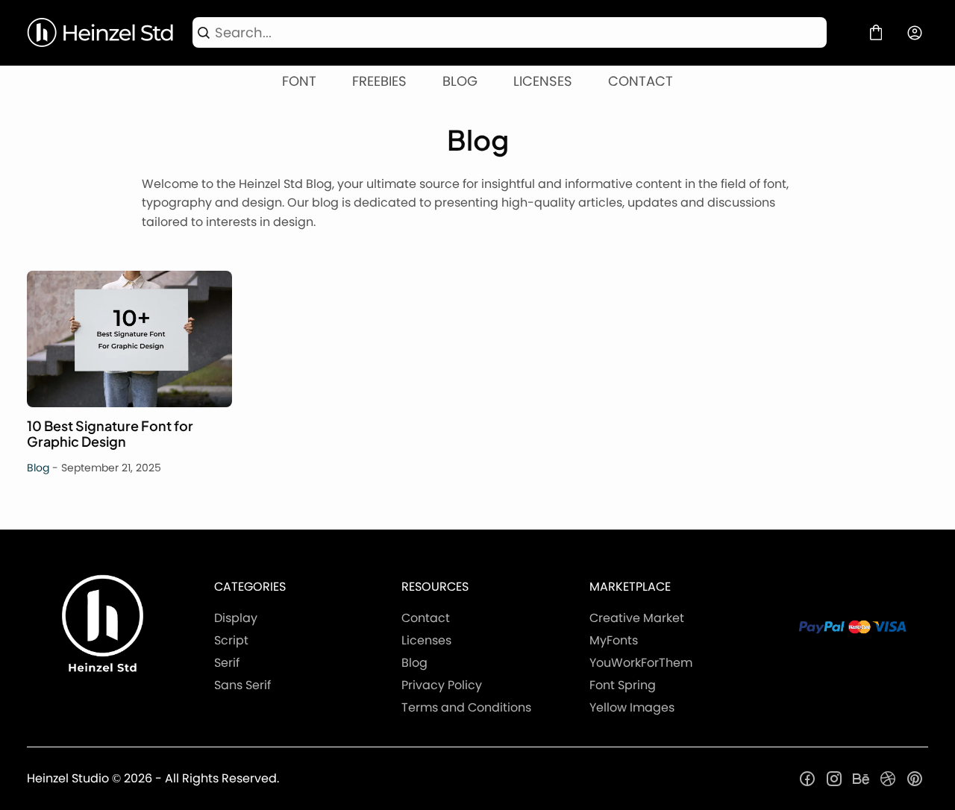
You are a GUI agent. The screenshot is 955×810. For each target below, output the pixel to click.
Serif (226, 662)
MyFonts (613, 640)
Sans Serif (242, 685)
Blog (38, 467)
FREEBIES (379, 81)
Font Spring (622, 685)
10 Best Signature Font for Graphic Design (129, 339)
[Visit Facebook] (807, 778)
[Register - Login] (914, 32)
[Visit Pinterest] (914, 778)
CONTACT (640, 81)
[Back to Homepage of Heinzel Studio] (101, 32)
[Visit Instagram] (834, 778)
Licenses (426, 640)
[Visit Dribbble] (887, 778)
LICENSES (542, 81)
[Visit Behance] (861, 778)
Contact (425, 618)
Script (231, 640)
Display (235, 618)
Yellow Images (631, 707)
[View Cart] (875, 32)
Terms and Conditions (466, 707)
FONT (299, 81)
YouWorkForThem (640, 662)
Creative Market (636, 618)
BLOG (460, 81)
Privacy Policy (441, 685)
